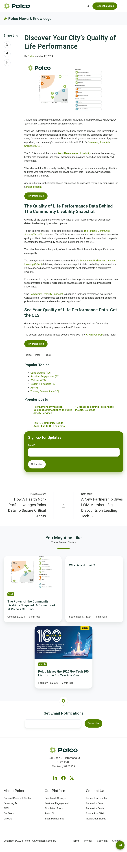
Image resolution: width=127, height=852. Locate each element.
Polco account (34, 186)
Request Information (97, 798)
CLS (48, 354)
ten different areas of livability (74, 153)
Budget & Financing (43, 383)
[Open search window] (88, 6)
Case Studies (41, 372)
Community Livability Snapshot (46, 294)
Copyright (102, 840)
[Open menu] (121, 6)
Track (37, 354)
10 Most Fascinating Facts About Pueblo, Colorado (94, 408)
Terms (76, 840)
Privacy (88, 840)
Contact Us (95, 791)
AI (34, 387)
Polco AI (49, 813)
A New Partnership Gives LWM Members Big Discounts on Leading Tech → (102, 507)
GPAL (7, 808)
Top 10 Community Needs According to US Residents (49, 425)
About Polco (14, 791)
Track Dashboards (54, 818)
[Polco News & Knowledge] (63, 505)
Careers (8, 818)
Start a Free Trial (95, 813)
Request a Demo (95, 803)
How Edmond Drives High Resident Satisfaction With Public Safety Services (52, 410)
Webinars (38, 380)
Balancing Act (11, 803)
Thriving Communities (45, 391)
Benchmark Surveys (55, 798)
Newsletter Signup (96, 818)
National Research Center (17, 798)
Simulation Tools (54, 808)
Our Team (9, 813)
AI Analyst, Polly (94, 334)
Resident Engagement (45, 376)
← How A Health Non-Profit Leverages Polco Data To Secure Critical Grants (27, 507)
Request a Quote (95, 808)
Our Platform (55, 791)
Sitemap (116, 840)
